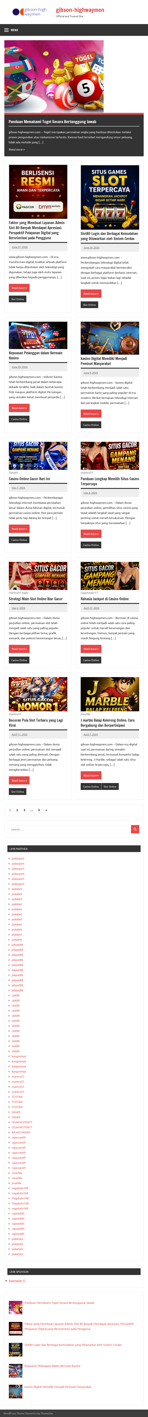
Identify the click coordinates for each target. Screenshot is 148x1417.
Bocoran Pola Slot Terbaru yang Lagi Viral (36, 723)
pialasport (18, 858)
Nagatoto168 (20, 1198)
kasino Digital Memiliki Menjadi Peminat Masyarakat (104, 361)
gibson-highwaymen (80, 10)
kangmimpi (19, 1056)
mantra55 (18, 1076)
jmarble (16, 1183)
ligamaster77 (17, 1280)
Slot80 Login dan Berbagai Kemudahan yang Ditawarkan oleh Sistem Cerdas (109, 236)
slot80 (16, 995)
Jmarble (17, 1172)
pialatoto (17, 1238)
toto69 (16, 1112)
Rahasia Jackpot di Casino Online (105, 599)
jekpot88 (17, 944)
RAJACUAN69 (21, 1132)
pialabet (17, 888)
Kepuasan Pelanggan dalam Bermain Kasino (35, 355)
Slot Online (17, 299)
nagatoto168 (20, 1188)
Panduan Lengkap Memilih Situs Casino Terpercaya (110, 481)
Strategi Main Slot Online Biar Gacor (36, 599)
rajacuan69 (19, 1137)
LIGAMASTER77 (22, 1122)
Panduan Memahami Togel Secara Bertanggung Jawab (52, 121)
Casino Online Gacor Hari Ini (29, 478)
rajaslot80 (18, 1213)
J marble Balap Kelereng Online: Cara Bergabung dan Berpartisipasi (107, 723)
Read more (15, 149)
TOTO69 (17, 1096)
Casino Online (19, 419)
